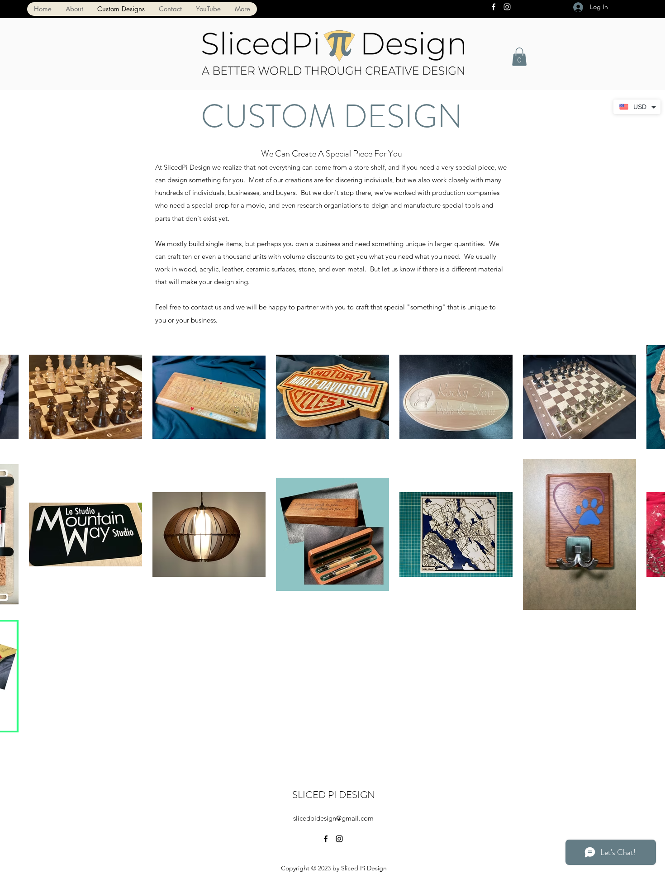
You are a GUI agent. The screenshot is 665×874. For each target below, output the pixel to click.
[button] (519, 57)
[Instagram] (507, 6)
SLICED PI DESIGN (333, 795)
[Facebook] (493, 6)
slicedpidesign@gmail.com (333, 818)
